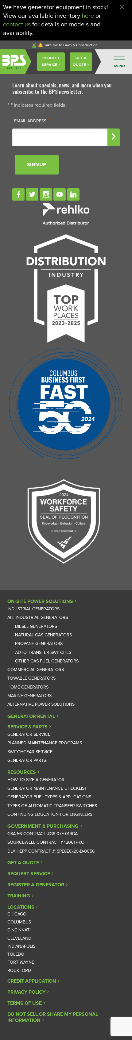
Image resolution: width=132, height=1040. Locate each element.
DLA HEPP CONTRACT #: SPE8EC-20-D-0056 (51, 851)
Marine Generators (29, 695)
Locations (20, 907)
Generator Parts (26, 760)
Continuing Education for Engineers (49, 814)
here (88, 16)
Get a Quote (23, 863)
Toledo (15, 954)
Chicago (16, 914)
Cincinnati (18, 930)
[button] (122, 7)
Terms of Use (24, 1003)
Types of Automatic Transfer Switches (52, 805)
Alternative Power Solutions (41, 704)
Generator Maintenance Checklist (47, 788)
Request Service (51, 61)
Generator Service (28, 734)
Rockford (19, 970)
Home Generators (28, 687)
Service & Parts (27, 727)
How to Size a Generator (35, 779)
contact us (17, 24)
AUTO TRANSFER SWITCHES (43, 652)
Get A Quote (79, 61)
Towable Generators (31, 678)
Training (18, 896)
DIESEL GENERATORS (36, 626)
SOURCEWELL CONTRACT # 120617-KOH (47, 842)
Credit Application (31, 981)
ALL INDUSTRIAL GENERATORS (37, 617)
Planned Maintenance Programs (44, 743)
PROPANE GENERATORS (39, 643)
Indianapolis (21, 946)
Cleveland (19, 938)
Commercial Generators (35, 669)
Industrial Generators (33, 609)
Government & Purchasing (43, 826)
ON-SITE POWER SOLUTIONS (40, 601)
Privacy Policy (26, 992)
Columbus (19, 922)
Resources (21, 772)
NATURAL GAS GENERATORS (43, 635)
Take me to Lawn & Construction (71, 45)
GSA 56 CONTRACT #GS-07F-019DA (42, 833)
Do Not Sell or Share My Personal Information (52, 1017)
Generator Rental (31, 716)
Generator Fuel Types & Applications (49, 797)
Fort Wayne (20, 962)
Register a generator (35, 885)
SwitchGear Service (29, 751)
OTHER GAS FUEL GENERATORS (47, 661)
